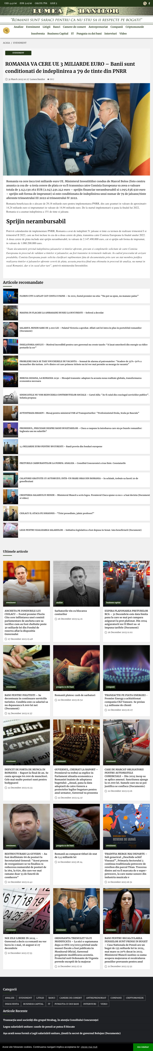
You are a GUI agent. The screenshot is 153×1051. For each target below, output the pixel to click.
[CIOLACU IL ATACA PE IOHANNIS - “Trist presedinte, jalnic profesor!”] (10, 513)
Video (123, 33)
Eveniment (33, 27)
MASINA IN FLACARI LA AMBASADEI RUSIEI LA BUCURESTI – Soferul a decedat (62, 312)
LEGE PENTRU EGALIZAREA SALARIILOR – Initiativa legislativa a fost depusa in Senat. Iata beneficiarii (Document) (81, 530)
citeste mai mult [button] (89, 1047)
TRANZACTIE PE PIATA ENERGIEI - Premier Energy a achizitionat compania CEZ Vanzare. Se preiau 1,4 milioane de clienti (126, 700)
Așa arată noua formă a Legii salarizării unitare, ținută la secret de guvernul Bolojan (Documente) (62, 1033)
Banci (56, 27)
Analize (18, 27)
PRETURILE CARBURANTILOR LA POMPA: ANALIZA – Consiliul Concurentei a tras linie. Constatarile (73, 463)
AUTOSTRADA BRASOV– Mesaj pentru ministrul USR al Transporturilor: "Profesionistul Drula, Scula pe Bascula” (79, 413)
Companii (117, 27)
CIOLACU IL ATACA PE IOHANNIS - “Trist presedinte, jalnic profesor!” (57, 513)
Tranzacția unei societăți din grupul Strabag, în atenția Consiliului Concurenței (50, 1020)
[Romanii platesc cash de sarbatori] (76, 668)
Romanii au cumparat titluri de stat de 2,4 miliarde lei (76, 855)
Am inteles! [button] (143, 1047)
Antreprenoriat (98, 27)
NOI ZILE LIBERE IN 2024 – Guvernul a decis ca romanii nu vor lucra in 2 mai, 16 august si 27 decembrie (25, 943)
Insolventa (38, 33)
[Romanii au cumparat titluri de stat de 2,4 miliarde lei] (76, 827)
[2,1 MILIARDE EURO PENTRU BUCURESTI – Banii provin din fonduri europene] (10, 446)
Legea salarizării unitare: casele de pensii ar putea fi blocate (39, 1026)
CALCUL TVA (41, 3)
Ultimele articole (15, 551)
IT (72, 33)
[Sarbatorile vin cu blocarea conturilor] (76, 584)
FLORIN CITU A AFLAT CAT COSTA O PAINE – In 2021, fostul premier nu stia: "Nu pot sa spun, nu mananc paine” (79, 296)
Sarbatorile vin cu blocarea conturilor (71, 612)
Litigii (46, 27)
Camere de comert (74, 27)
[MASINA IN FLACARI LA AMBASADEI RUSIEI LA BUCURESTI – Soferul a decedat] (10, 312)
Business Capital (57, 33)
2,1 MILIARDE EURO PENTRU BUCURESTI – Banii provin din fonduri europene (61, 446)
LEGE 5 (53, 3)
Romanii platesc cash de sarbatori (75, 695)
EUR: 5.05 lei (26, 3)
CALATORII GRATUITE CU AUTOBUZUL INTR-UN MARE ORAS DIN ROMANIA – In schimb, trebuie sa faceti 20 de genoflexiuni (79, 480)
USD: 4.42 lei (10, 3)
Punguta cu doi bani (89, 33)
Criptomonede (135, 27)
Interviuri (110, 33)
